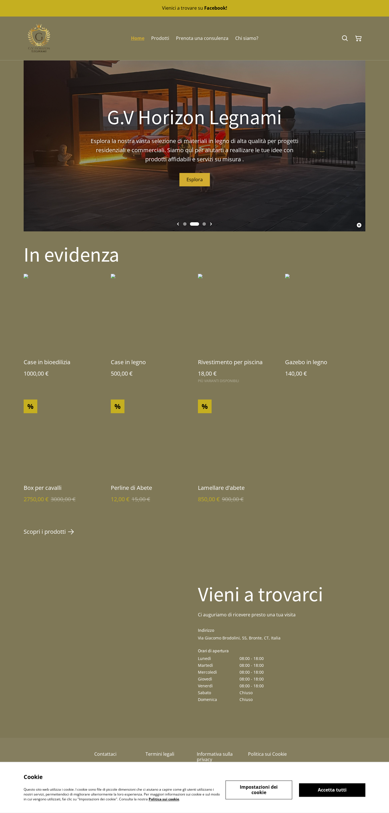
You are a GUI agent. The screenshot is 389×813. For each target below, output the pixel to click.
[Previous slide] (178, 224)
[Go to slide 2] (191, 224)
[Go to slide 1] (185, 224)
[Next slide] (211, 224)
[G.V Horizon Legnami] (39, 38)
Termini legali (160, 754)
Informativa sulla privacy (215, 757)
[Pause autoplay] (359, 225)
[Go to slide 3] (201, 224)
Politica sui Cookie (267, 754)
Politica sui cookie (164, 798)
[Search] (345, 38)
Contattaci (105, 754)
